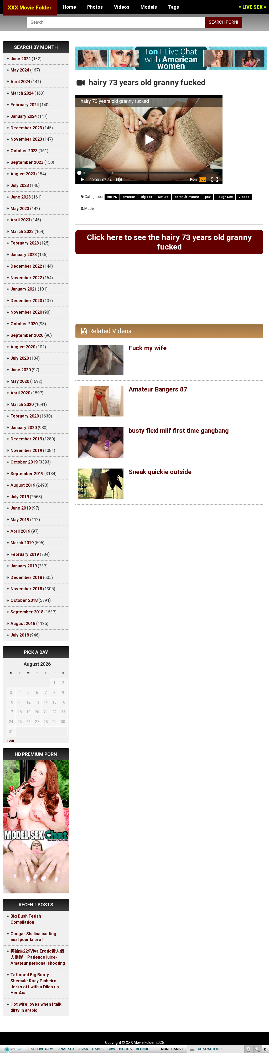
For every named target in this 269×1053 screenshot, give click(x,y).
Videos (121, 7)
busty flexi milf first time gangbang (179, 430)
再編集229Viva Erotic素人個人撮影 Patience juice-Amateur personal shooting (38, 957)
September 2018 (27, 611)
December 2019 (26, 438)
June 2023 (21, 197)
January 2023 (24, 254)
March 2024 (22, 93)
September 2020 (27, 335)
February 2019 (25, 554)
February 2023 (25, 243)
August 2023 (23, 173)
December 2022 (26, 266)
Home (69, 7)
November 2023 (26, 139)
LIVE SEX (252, 7)
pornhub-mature (186, 197)
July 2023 (20, 185)
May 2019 (20, 519)
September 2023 (27, 162)
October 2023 (24, 150)
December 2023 (26, 127)
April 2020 (20, 392)
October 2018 (24, 600)
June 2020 (21, 369)
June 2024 (21, 58)
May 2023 (20, 208)
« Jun (10, 740)
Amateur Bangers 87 (158, 389)
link (264, 971)
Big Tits (146, 197)
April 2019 (20, 531)
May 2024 (20, 70)
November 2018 (26, 588)
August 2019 (23, 485)
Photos (95, 7)
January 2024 (24, 116)
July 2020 (20, 358)
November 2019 (26, 450)
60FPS (112, 197)
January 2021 (24, 289)
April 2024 (20, 81)
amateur (129, 197)
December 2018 (26, 577)
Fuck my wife (148, 348)
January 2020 (24, 427)
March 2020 (22, 404)
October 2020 (24, 323)
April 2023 (20, 219)
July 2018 (20, 635)
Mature (163, 197)
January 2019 (24, 565)
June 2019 (21, 508)
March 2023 (22, 231)
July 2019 (20, 496)
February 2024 (25, 104)
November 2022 (26, 277)
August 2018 (23, 623)
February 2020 (25, 416)
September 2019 (27, 473)
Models (149, 7)
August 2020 (23, 346)
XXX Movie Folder (29, 7)
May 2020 (20, 381)
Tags (173, 7)
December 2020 (26, 300)
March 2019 (22, 542)
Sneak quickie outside (160, 472)
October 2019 (24, 462)
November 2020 (26, 312)
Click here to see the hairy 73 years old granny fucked (169, 242)
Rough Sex (224, 197)
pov (208, 197)
